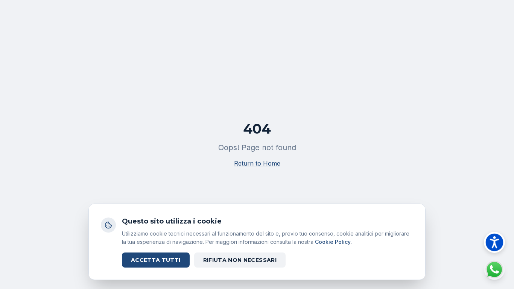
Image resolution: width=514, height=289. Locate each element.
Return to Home (257, 163)
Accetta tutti (156, 260)
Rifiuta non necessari (240, 260)
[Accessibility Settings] (494, 242)
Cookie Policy (333, 242)
